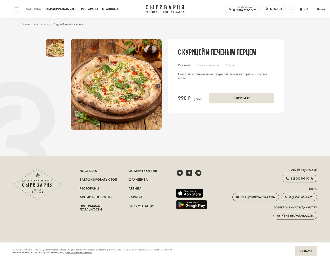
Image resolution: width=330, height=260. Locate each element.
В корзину (242, 98)
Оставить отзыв (143, 171)
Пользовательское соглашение (79, 252)
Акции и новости (96, 197)
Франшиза (110, 9)
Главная (26, 24)
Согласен (305, 251)
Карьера (135, 197)
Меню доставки (42, 24)
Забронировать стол (61, 9)
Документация (142, 206)
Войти (321, 9)
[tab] (184, 65)
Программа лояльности (91, 207)
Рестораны (89, 9)
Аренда (135, 188)
